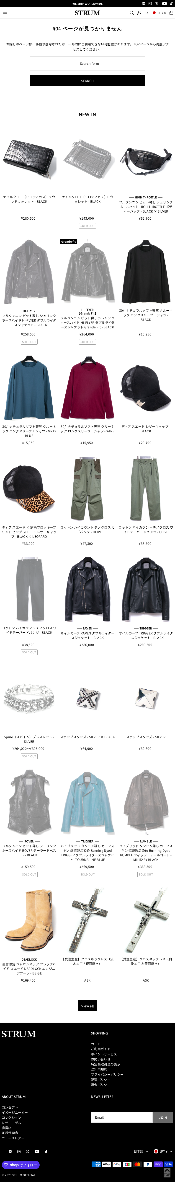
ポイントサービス (104, 1054)
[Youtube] (164, 4)
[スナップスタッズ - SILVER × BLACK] (87, 698)
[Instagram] (150, 4)
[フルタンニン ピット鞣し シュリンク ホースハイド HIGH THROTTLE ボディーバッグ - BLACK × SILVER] (145, 158)
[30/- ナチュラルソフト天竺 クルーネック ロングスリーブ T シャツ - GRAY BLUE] (29, 388)
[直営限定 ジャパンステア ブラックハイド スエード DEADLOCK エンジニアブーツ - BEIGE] (29, 920)
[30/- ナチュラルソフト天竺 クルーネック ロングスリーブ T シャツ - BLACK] (145, 272)
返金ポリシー (101, 1084)
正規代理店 (10, 1132)
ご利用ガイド (101, 1049)
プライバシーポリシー (107, 1074)
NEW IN (87, 114)
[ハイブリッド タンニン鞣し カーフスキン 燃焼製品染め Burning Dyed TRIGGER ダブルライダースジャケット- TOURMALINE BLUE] (87, 802)
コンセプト (10, 1107)
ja (146, 12)
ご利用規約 (99, 1069)
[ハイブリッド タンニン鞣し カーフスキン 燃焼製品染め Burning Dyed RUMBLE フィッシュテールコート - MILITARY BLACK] (145, 802)
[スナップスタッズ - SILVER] (145, 698)
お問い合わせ (101, 1059)
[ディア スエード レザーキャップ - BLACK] (145, 388)
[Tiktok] (171, 4)
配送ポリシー (101, 1079)
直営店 (7, 1127)
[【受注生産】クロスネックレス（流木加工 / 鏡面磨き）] (87, 920)
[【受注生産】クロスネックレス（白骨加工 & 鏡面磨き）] (145, 920)
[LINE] (143, 4)
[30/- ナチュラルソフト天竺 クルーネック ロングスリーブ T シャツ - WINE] (87, 388)
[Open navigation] (37, 12)
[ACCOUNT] (139, 13)
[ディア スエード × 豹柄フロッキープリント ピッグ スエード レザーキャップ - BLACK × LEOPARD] (29, 488)
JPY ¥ (162, 12)
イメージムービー (15, 1112)
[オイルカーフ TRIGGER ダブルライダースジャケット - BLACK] (145, 589)
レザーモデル (11, 1122)
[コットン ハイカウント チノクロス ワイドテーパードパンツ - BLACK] (29, 589)
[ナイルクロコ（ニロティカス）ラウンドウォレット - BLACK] (29, 158)
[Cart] (171, 13)
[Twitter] (157, 4)
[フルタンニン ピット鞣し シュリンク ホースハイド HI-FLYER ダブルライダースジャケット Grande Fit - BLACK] (87, 272)
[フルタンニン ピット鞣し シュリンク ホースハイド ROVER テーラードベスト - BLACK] (29, 802)
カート (96, 1044)
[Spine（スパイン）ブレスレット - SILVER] (29, 698)
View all (87, 1006)
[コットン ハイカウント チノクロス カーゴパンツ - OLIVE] (87, 488)
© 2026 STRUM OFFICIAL (19, 1175)
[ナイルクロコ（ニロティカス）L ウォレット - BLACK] (87, 158)
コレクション (11, 1117)
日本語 (139, 1151)
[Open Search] (132, 13)
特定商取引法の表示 (105, 1064)
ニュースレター (13, 1138)
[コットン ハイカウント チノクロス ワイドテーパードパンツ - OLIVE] (145, 488)
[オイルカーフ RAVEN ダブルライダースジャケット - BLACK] (87, 589)
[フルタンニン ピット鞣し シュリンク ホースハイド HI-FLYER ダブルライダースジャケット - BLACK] (29, 272)
